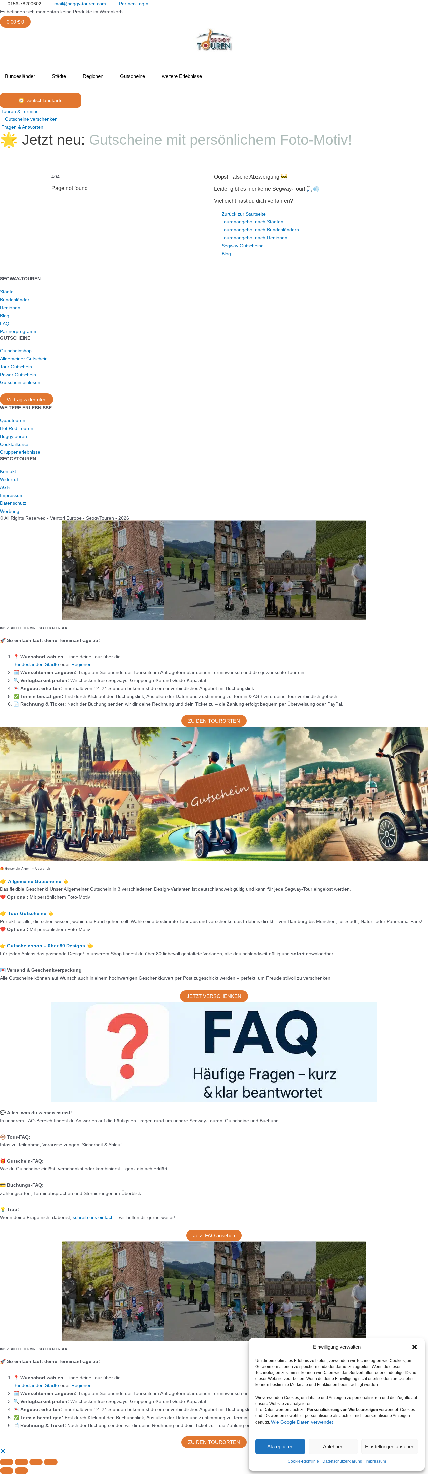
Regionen (93, 76)
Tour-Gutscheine (28, 913)
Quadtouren (12, 420)
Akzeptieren (280, 1446)
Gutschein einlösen (20, 382)
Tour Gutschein (16, 366)
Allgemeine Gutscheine (35, 881)
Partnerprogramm (19, 331)
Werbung (9, 511)
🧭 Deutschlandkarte (40, 100)
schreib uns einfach (93, 1217)
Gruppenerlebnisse (20, 452)
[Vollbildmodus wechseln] (21, 1462)
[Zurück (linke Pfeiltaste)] (6, 1470)
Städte (59, 76)
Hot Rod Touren (16, 428)
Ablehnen (333, 1446)
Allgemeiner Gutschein (24, 358)
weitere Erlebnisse (182, 76)
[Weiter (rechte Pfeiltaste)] (21, 1470)
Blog (4, 315)
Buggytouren (13, 436)
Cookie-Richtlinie (303, 1461)
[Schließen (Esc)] (51, 1462)
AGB (5, 487)
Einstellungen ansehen (389, 1446)
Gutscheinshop (16, 350)
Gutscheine (132, 76)
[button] (414, 1347)
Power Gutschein (18, 374)
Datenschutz (13, 503)
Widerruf (9, 479)
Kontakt (8, 471)
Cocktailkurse (14, 444)
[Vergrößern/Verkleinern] (6, 1462)
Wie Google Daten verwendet (302, 1422)
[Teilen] (36, 1462)
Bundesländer (20, 76)
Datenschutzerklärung (342, 1461)
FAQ (4, 323)
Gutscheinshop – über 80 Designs (46, 945)
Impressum (376, 1461)
